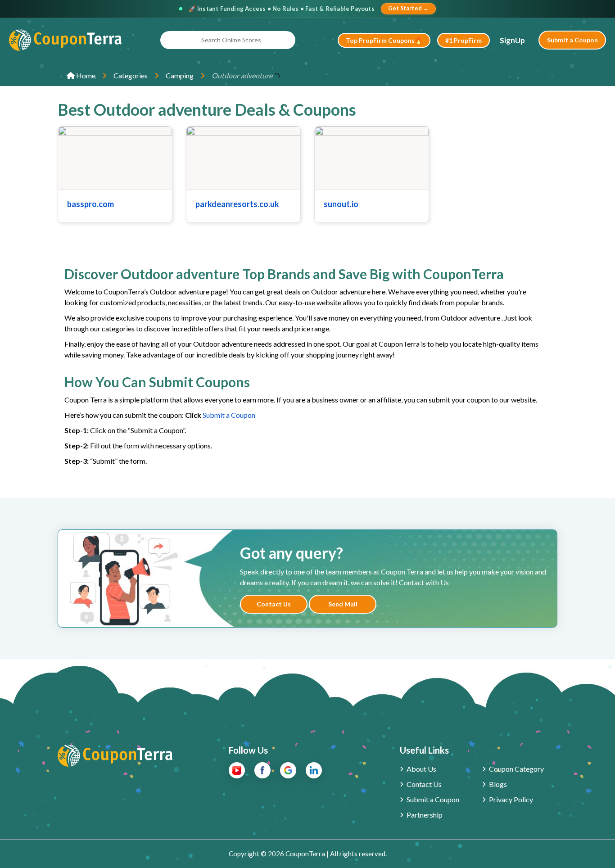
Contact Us (274, 604)
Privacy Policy (511, 799)
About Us (421, 768)
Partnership (425, 814)
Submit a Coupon (572, 40)
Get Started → (408, 8)
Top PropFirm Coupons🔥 (384, 40)
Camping (180, 75)
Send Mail (342, 604)
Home (85, 75)
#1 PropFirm (463, 40)
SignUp (512, 40)
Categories (130, 75)
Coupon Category (516, 768)
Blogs (498, 784)
